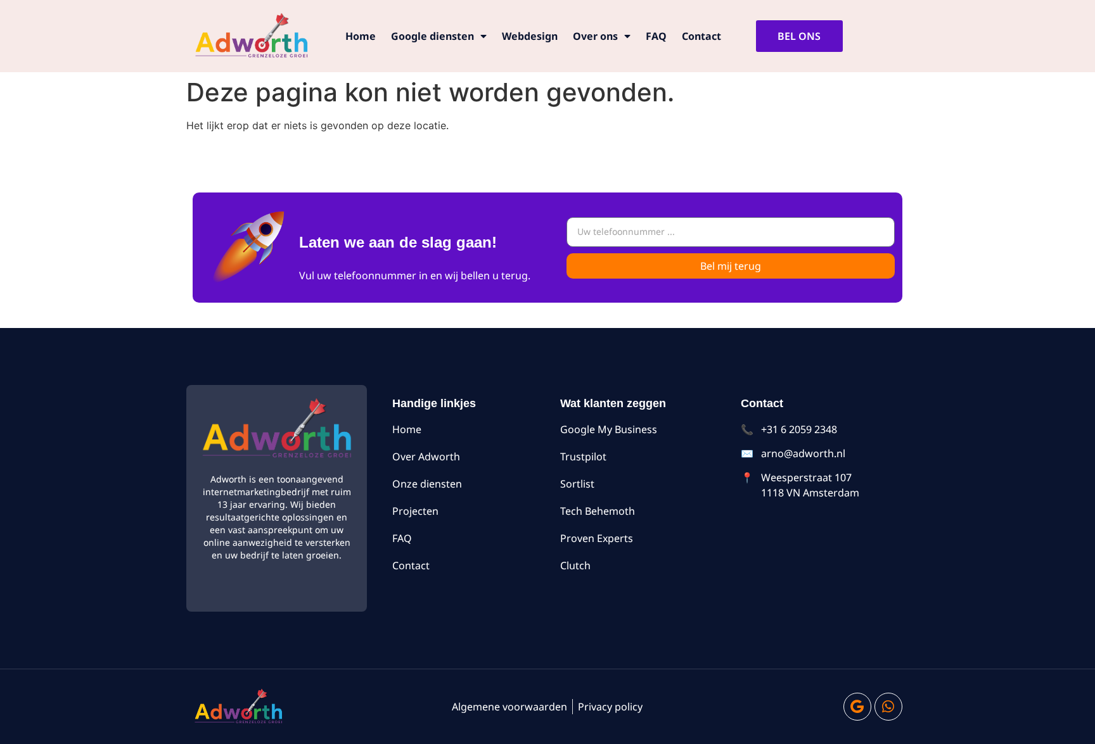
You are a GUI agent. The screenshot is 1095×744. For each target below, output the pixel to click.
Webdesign (530, 36)
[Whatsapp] (888, 707)
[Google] (857, 707)
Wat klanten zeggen (613, 403)
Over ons (595, 36)
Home (360, 36)
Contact (701, 36)
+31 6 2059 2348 (799, 429)
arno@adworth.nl (803, 453)
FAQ (656, 36)
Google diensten (432, 36)
